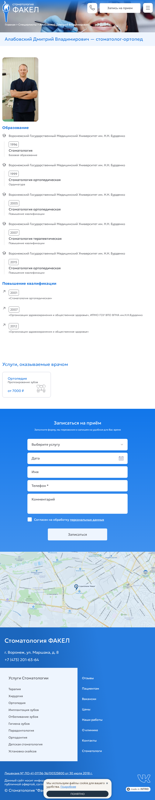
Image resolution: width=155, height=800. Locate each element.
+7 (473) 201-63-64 (22, 659)
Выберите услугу (46, 444)
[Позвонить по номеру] (92, 8)
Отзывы (88, 678)
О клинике (90, 730)
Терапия (15, 689)
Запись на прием (120, 8)
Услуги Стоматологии (28, 678)
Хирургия (16, 696)
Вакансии (89, 699)
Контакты (89, 740)
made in (140, 789)
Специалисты (27, 24)
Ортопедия (17, 703)
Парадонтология (21, 730)
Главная (10, 24)
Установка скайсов (22, 751)
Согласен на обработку (69, 519)
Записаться (77, 534)
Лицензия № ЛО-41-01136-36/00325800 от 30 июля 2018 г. (48, 773)
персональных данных (87, 519)
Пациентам (90, 688)
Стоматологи (92, 751)
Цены (86, 709)
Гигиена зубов (19, 724)
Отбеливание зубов (23, 717)
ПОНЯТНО (78, 794)
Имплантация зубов (24, 710)
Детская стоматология (26, 744)
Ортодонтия (18, 737)
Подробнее (68, 786)
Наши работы (92, 720)
